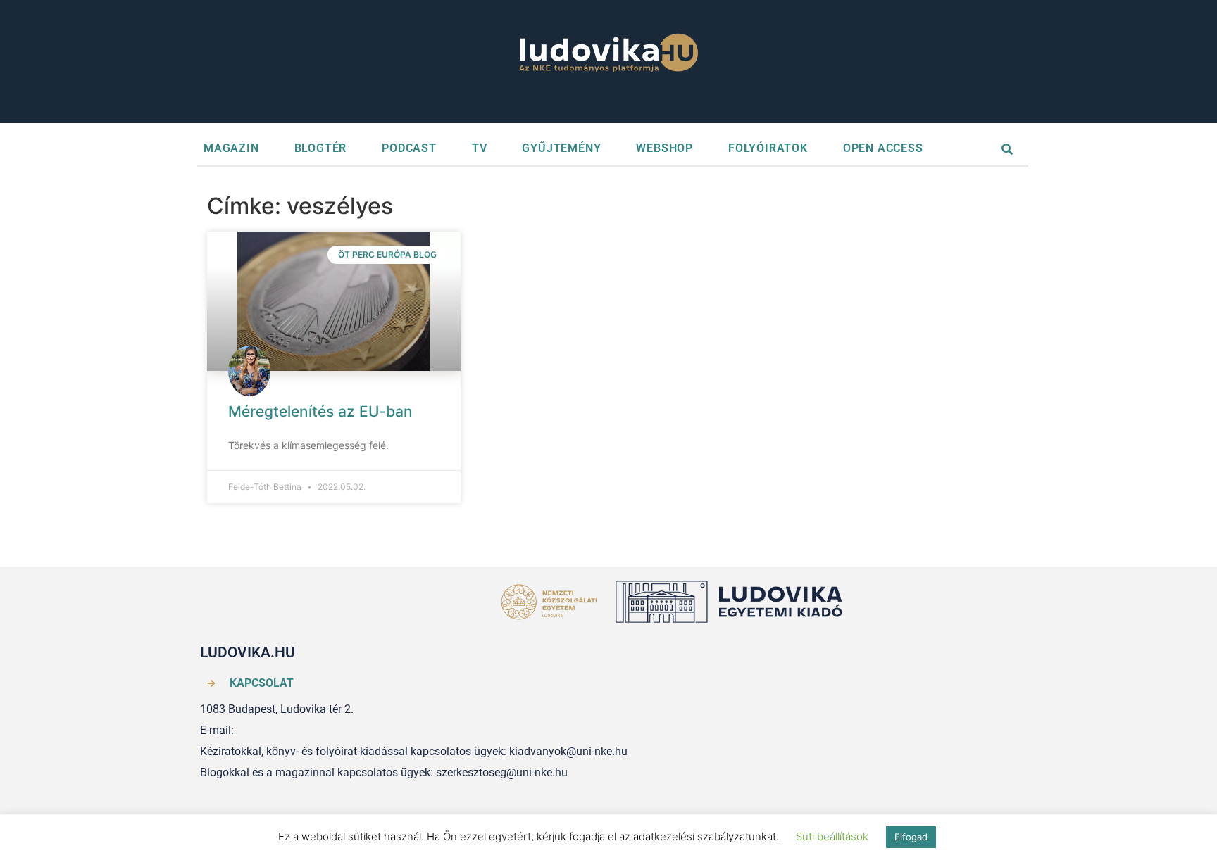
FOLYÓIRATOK (768, 148)
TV (479, 148)
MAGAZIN (231, 148)
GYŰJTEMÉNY (561, 148)
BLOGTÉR (320, 148)
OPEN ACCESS (883, 148)
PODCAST (409, 148)
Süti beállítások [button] (832, 836)
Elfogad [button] (911, 836)
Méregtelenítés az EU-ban (320, 411)
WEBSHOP (664, 148)
